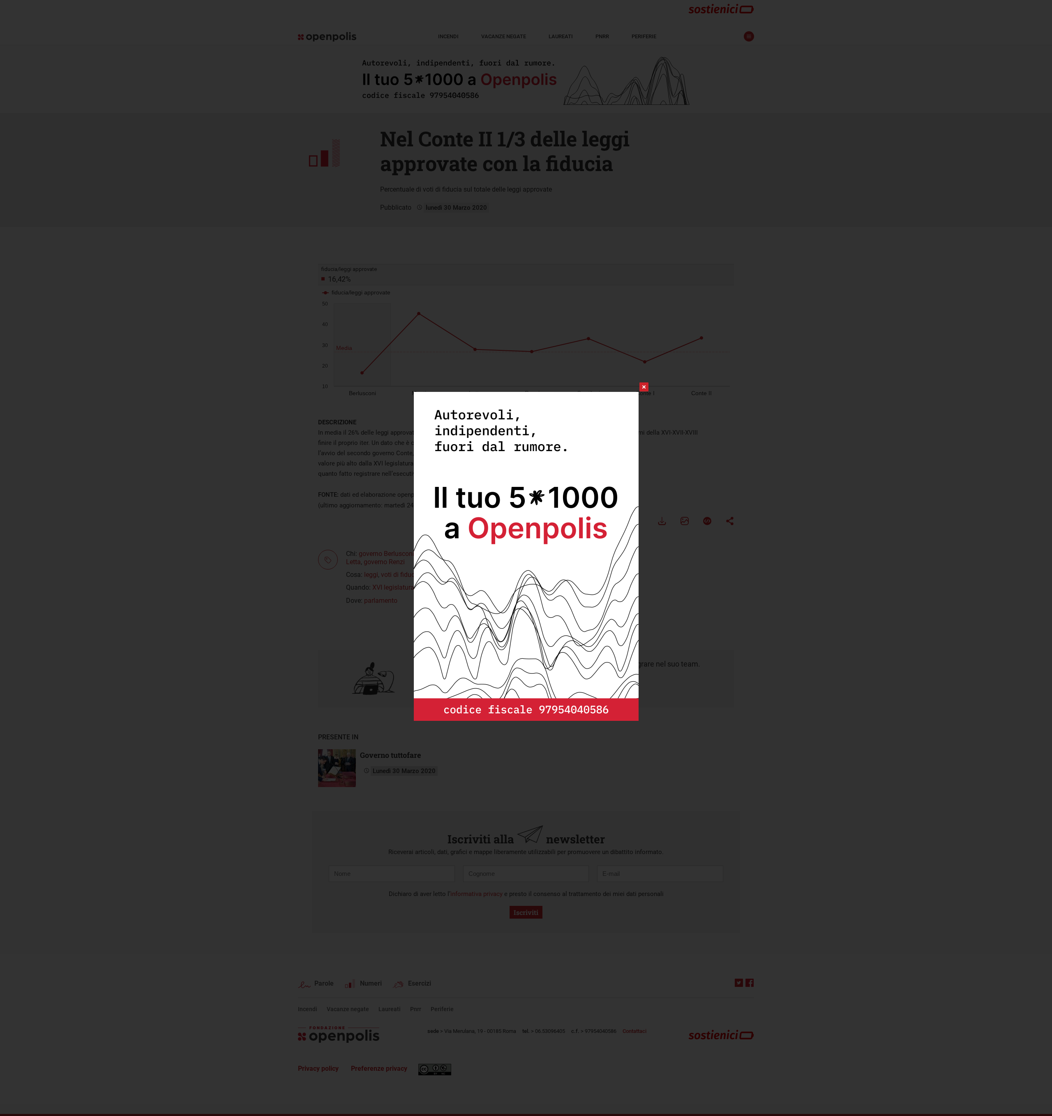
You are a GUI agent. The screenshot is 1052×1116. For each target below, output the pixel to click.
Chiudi (636, 387)
